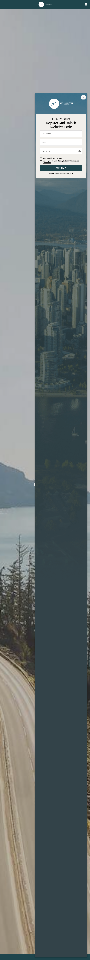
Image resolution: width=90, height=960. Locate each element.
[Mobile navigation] (86, 4)
